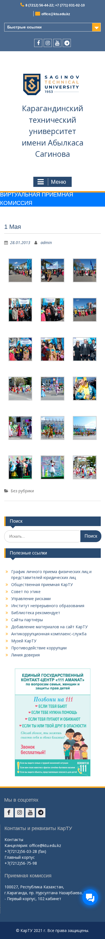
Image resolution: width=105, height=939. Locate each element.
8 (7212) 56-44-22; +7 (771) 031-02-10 (55, 5)
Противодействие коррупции (39, 647)
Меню (58, 182)
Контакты (13, 839)
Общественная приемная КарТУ (42, 584)
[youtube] (57, 43)
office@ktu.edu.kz (55, 14)
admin (46, 242)
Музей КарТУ (23, 640)
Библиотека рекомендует (35, 612)
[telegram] (67, 43)
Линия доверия (25, 655)
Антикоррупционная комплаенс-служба (49, 633)
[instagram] (48, 43)
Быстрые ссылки (24, 27)
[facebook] (38, 43)
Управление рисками (31, 598)
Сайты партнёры (27, 619)
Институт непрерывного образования (47, 605)
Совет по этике (26, 591)
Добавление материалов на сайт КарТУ (49, 626)
